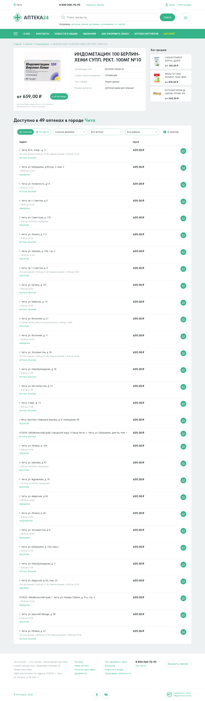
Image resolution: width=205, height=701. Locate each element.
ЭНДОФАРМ (26, 520)
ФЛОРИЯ (24, 225)
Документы (80, 673)
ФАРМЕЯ (24, 588)
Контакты (42, 33)
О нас (26, 33)
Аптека (36, 17)
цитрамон (94, 24)
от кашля (120, 24)
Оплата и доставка (84, 669)
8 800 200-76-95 (69, 5)
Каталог (169, 33)
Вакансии (89, 33)
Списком (27, 131)
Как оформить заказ (115, 33)
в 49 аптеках (59, 96)
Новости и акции (66, 33)
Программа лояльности (118, 673)
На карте (43, 131)
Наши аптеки (81, 665)
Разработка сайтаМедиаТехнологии (182, 694)
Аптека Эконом (27, 157)
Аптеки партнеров (146, 33)
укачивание (107, 24)
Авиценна (24, 174)
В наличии (173, 131)
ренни (84, 24)
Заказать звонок (95, 4)
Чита (90, 120)
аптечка (75, 24)
